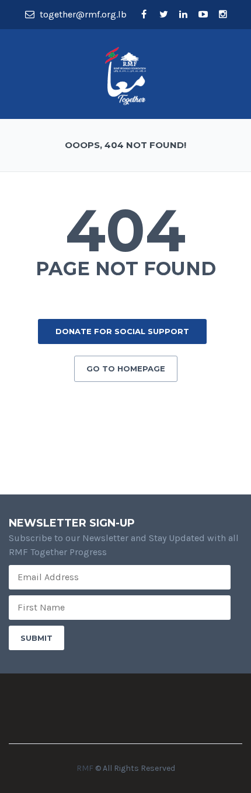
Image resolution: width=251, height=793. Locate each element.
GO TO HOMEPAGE (125, 368)
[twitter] (163, 14)
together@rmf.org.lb (82, 14)
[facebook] (143, 14)
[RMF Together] (125, 74)
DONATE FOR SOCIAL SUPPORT (122, 331)
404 (125, 230)
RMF (84, 768)
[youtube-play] (203, 14)
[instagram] (223, 14)
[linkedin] (183, 14)
